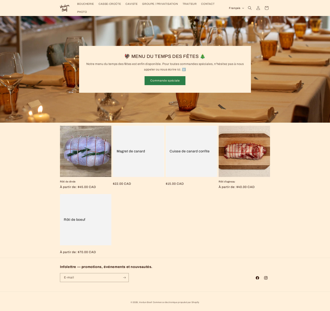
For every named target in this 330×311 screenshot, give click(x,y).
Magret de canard (131, 151)
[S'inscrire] (124, 277)
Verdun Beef (145, 302)
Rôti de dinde (68, 181)
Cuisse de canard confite (189, 151)
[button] (250, 8)
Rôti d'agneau (227, 181)
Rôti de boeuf (74, 219)
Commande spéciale (165, 80)
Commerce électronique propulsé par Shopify (176, 302)
